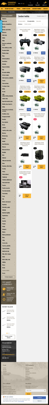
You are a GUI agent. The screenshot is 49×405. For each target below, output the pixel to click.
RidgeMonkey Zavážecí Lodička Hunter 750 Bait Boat (25, 115)
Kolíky (3, 107)
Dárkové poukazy (6, 58)
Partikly (4, 169)
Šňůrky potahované (6, 234)
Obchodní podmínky (36, 8)
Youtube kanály (6, 374)
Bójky (3, 40)
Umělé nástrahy (5, 251)
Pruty (3, 196)
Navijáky (4, 152)
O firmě (4, 368)
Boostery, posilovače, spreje (6, 44)
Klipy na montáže (29, 368)
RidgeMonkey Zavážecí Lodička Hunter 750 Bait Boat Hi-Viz (39, 87)
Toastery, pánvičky (6, 246)
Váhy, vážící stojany (6, 254)
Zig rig (3, 273)
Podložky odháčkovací (7, 180)
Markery (4, 133)
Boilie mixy (4, 35)
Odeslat (28, 393)
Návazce (4, 147)
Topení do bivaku (5, 248)
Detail (29, 52)
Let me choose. (21, 401)
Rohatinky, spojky (6, 207)
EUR (21, 3)
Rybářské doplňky (6, 213)
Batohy (3, 27)
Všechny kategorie (9, 276)
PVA (3, 199)
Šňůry (3, 237)
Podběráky (4, 177)
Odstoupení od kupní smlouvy (9, 391)
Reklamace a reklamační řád (9, 389)
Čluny (3, 56)
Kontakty (45, 8)
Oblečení (4, 158)
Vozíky (3, 267)
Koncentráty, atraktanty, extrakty (7, 110)
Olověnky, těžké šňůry (7, 166)
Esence (3, 80)
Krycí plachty (5, 122)
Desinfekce (4, 61)
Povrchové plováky (6, 191)
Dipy (3, 69)
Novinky (4, 369)
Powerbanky (5, 193)
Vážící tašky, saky (6, 259)
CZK (23, 3)
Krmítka (4, 119)
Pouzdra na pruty (6, 188)
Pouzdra (4, 185)
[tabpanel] (8, 319)
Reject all (39, 400)
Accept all (40, 397)
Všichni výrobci (27, 24)
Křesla (3, 125)
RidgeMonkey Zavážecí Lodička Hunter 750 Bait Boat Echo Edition (39, 58)
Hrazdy (3, 91)
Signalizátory (5, 215)
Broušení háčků (5, 50)
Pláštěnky (27, 371)
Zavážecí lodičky (5, 270)
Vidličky (4, 262)
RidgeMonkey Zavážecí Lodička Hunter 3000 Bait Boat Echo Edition (39, 31)
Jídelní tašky (5, 98)
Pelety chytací (5, 174)
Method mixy (5, 136)
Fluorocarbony (5, 83)
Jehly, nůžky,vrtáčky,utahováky (7, 95)
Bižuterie (4, 32)
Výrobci (18, 8)
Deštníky (4, 64)
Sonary (3, 218)
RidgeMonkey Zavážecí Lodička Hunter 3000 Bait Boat (25, 58)
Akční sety (4, 21)
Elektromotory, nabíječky (7, 78)
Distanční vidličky (6, 72)
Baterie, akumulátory (7, 24)
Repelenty (4, 204)
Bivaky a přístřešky (6, 29)
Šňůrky (3, 232)
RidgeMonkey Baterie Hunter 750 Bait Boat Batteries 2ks (25, 144)
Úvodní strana (4, 11)
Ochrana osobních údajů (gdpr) (9, 393)
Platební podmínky (7, 386)
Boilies (3, 38)
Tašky (3, 240)
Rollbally (4, 210)
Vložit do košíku (42, 81)
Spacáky (4, 221)
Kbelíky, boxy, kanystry (7, 104)
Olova (3, 163)
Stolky (3, 226)
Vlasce (3, 265)
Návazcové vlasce (6, 149)
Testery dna (4, 243)
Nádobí (3, 141)
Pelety (3, 171)
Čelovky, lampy (5, 53)
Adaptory (4, 18)
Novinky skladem (26, 8)
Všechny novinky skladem (8, 337)
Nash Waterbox (5, 144)
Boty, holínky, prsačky (7, 47)
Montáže (4, 138)
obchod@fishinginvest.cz (8, 354)
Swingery (4, 229)
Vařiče (3, 257)
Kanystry (27, 369)
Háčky (3, 89)
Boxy (26, 376)
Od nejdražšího (30, 21)
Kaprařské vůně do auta (7, 101)
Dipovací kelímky (6, 67)
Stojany (3, 224)
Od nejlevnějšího (21, 21)
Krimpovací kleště (6, 116)
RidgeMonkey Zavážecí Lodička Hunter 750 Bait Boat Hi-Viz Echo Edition (25, 87)
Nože (3, 155)
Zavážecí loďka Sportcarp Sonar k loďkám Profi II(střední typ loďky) (39, 115)
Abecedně (38, 21)
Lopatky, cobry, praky (7, 130)
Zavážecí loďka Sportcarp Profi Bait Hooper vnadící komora (25, 173)
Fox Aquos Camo (5, 86)
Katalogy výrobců (7, 373)
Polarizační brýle (6, 182)
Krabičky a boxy (5, 114)
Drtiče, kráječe (5, 75)
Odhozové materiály (6, 160)
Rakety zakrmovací (6, 202)
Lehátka (4, 127)
